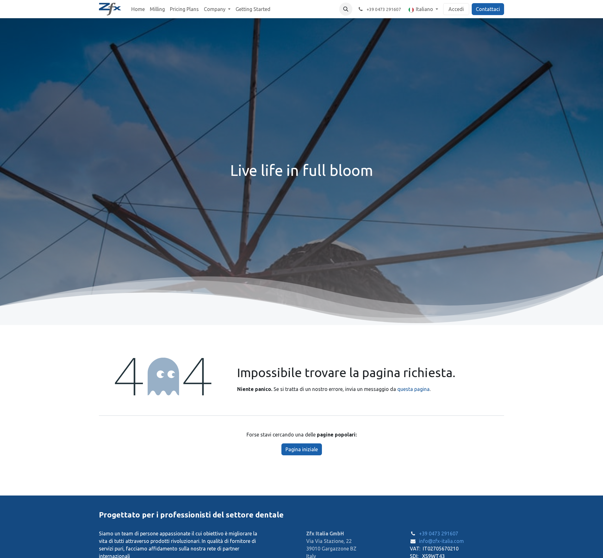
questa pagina (413, 389)
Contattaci (488, 9)
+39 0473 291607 (438, 533)
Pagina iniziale (301, 449)
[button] (345, 9)
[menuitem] (138, 9)
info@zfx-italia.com (441, 541)
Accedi (456, 9)
